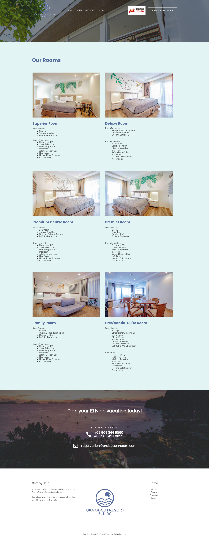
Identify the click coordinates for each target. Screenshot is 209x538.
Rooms (78, 10)
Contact (101, 10)
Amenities (89, 10)
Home (69, 10)
